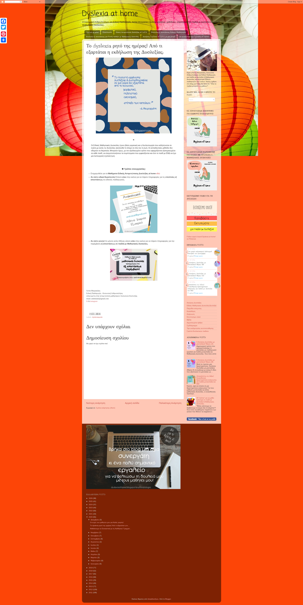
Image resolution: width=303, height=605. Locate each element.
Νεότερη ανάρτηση (95, 403)
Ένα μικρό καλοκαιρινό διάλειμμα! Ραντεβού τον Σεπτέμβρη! (200, 252)
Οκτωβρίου (95, 536)
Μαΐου (93, 551)
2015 (91, 580)
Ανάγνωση (191, 314)
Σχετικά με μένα (92, 32)
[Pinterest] (3, 34)
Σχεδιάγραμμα (192, 325)
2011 (91, 593)
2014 (91, 583)
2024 (91, 504)
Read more (199, 256)
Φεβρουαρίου (96, 561)
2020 (91, 517)
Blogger (168, 599)
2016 (91, 577)
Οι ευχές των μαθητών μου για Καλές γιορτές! (107, 522)
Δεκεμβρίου (95, 520)
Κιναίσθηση (191, 311)
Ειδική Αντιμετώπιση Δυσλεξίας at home (131, 32)
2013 (91, 586)
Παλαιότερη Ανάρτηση (170, 403)
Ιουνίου (94, 548)
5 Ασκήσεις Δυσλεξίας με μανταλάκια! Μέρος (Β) (197, 263)
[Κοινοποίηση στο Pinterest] (99, 314)
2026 (91, 498)
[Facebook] (3, 21)
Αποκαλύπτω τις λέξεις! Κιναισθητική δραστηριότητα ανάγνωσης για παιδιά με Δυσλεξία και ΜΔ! (200, 287)
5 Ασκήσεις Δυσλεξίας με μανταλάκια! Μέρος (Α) (197, 274)
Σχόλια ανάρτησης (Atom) (105, 408)
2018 (91, 571)
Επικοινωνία (107, 32)
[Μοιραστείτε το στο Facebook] (97, 314)
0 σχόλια (190, 256)
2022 (91, 511)
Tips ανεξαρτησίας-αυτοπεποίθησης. (200, 328)
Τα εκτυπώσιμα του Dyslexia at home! (194, 36)
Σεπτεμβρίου (96, 539)
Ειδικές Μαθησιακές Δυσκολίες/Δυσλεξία (201, 306)
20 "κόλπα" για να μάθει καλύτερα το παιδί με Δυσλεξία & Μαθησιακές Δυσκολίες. (205, 401)
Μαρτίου (94, 557)
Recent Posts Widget (211, 297)
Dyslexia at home (110, 14)
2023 (91, 508)
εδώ (158, 174)
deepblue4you (153, 599)
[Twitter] (3, 27)
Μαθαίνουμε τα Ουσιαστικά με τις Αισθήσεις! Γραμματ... (110, 529)
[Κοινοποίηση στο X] (95, 314)
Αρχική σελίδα (132, 403)
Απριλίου (94, 554)
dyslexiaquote (97, 317)
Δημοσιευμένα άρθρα (194, 323)
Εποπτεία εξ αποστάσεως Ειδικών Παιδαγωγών (168, 32)
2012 (91, 589)
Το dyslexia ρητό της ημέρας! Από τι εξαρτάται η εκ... (109, 525)
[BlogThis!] (93, 314)
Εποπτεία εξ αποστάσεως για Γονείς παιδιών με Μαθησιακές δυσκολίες (112, 36)
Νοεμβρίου (95, 532)
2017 (91, 574)
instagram (93, 301)
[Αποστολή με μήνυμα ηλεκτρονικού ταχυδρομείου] (90, 314)
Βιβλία (189, 320)
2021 (91, 514)
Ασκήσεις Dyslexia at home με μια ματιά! (159, 36)
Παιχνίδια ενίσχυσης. (194, 308)
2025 (91, 501)
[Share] (3, 40)
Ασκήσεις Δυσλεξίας (194, 303)
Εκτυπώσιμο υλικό (194, 317)
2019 (91, 568)
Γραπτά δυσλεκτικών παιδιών (198, 331)
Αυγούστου (95, 542)
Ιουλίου (94, 545)
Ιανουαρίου (95, 564)
